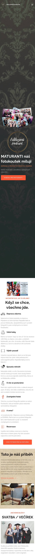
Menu (32, 4)
